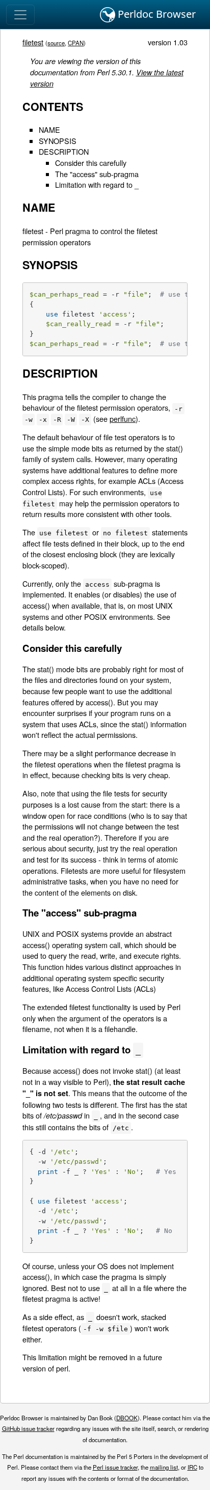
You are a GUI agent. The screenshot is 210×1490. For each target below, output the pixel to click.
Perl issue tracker (115, 1467)
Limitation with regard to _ (97, 184)
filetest (32, 42)
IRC (192, 1467)
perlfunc (123, 418)
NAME (49, 129)
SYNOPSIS (57, 140)
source (56, 43)
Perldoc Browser (155, 14)
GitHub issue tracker (28, 1428)
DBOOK (127, 1418)
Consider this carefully (90, 162)
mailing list (164, 1467)
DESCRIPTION (64, 151)
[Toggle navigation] (20, 15)
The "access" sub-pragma (97, 173)
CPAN (76, 43)
